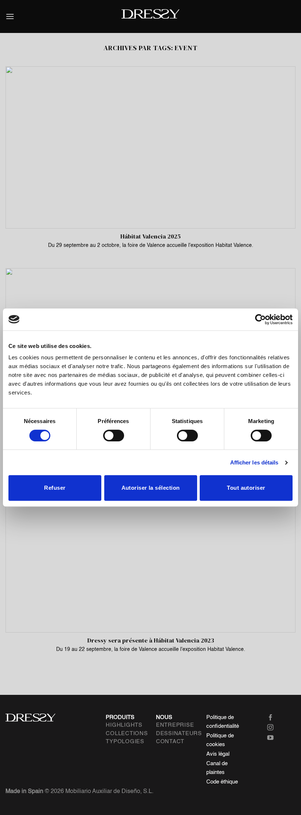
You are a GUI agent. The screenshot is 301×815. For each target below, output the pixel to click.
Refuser (54, 488)
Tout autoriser (246, 488)
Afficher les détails (254, 462)
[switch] (113, 435)
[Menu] (10, 16)
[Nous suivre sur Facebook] (275, 718)
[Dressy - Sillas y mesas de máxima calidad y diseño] (150, 14)
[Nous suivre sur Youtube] (275, 738)
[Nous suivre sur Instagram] (275, 728)
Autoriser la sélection (151, 488)
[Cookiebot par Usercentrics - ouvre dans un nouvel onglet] (260, 319)
